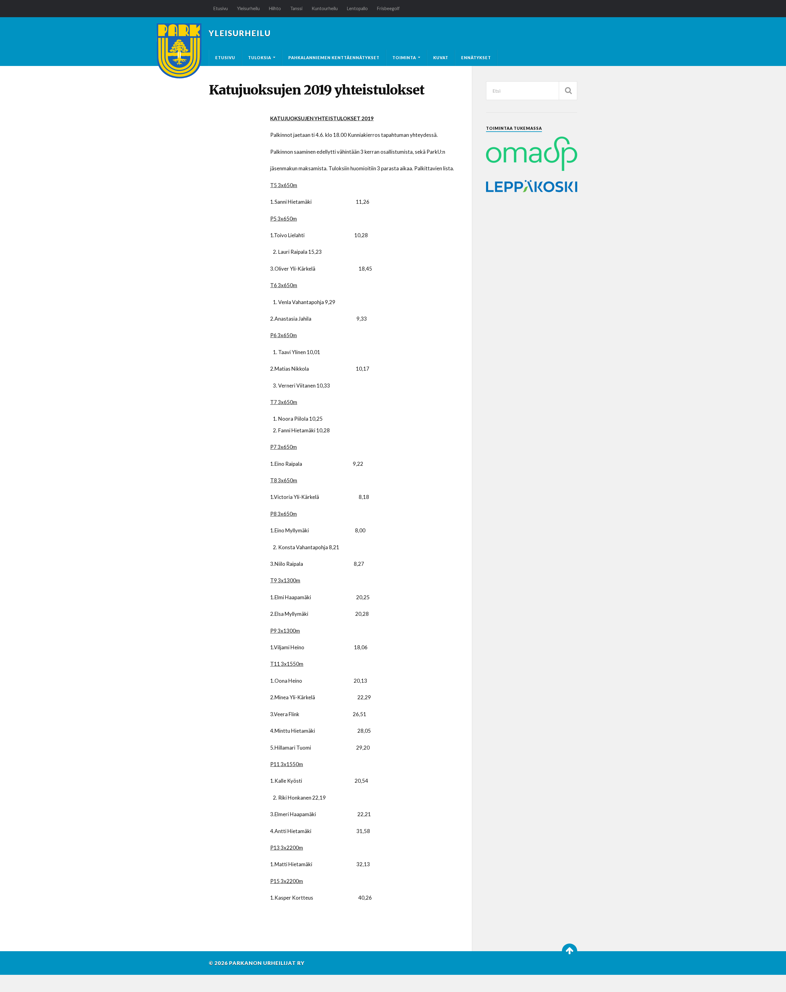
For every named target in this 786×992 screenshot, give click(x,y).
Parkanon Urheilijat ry (267, 963)
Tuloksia (259, 57)
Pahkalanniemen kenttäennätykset (333, 57)
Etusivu (220, 8)
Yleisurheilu (248, 8)
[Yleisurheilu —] (179, 51)
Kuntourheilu (325, 8)
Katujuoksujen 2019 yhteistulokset (316, 90)
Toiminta (404, 57)
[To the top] (569, 951)
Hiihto (275, 8)
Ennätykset (476, 57)
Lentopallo (357, 8)
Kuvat (440, 57)
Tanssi (296, 8)
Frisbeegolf (388, 8)
